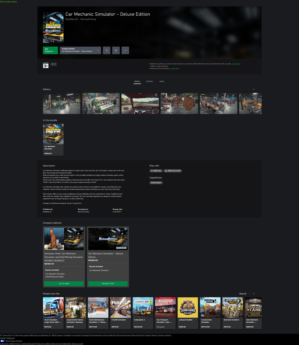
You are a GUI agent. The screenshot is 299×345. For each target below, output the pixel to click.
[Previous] (249, 89)
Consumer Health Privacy (10, 343)
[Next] (253, 89)
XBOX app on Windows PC (40, 335)
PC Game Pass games (20, 335)
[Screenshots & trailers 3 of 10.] (140, 103)
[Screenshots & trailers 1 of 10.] (61, 103)
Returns (155, 335)
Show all (242, 293)
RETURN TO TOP (108, 283)
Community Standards (81, 335)
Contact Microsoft (28, 343)
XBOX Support (57, 335)
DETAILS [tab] (137, 81)
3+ (52, 64)
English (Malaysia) (7, 338)
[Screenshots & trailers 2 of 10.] (101, 103)
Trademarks (66, 343)
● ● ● (125, 50)
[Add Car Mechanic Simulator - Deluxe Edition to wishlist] (106, 50)
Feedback (67, 335)
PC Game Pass (6, 335)
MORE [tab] (162, 81)
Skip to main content (8, 1)
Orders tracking (164, 335)
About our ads (77, 343)
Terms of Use (56, 343)
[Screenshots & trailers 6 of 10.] (258, 103)
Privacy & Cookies (43, 343)
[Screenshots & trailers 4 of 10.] (179, 103)
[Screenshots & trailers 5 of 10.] (218, 103)
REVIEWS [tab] (149, 81)
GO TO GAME (64, 283)
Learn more (236, 64)
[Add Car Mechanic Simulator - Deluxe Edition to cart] (116, 50)
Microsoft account (124, 335)
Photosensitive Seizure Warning (103, 335)
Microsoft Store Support (141, 335)
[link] (53, 140)
